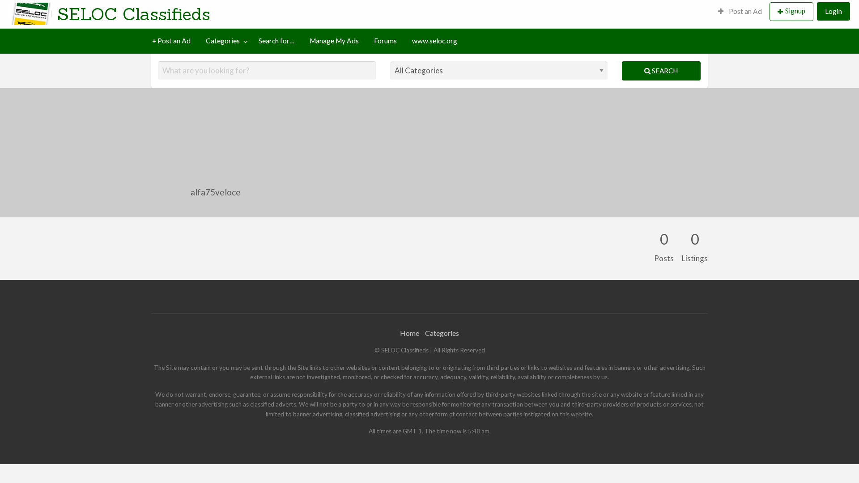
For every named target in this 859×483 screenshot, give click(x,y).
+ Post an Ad (171, 41)
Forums (385, 41)
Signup (795, 11)
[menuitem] (740, 11)
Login (833, 11)
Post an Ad (744, 11)
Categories (223, 41)
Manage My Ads (334, 41)
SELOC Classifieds (133, 14)
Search (664, 71)
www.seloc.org (434, 41)
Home (409, 333)
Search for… (276, 41)
